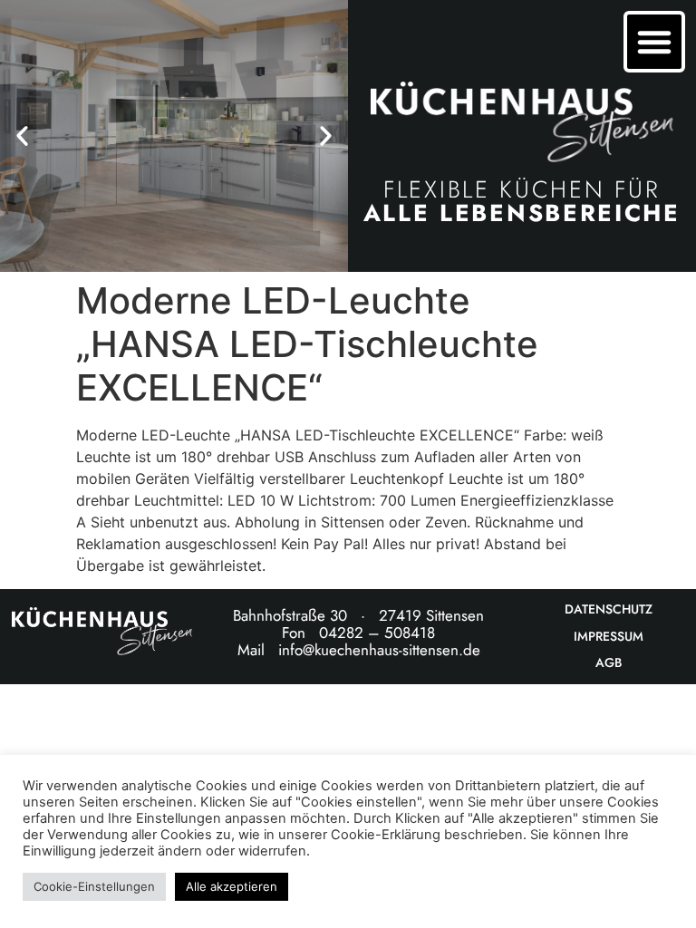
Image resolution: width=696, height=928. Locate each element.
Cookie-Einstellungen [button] (94, 886)
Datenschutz (608, 609)
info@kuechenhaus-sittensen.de (379, 650)
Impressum (608, 636)
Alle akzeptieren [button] (231, 886)
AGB (608, 663)
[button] (22, 136)
